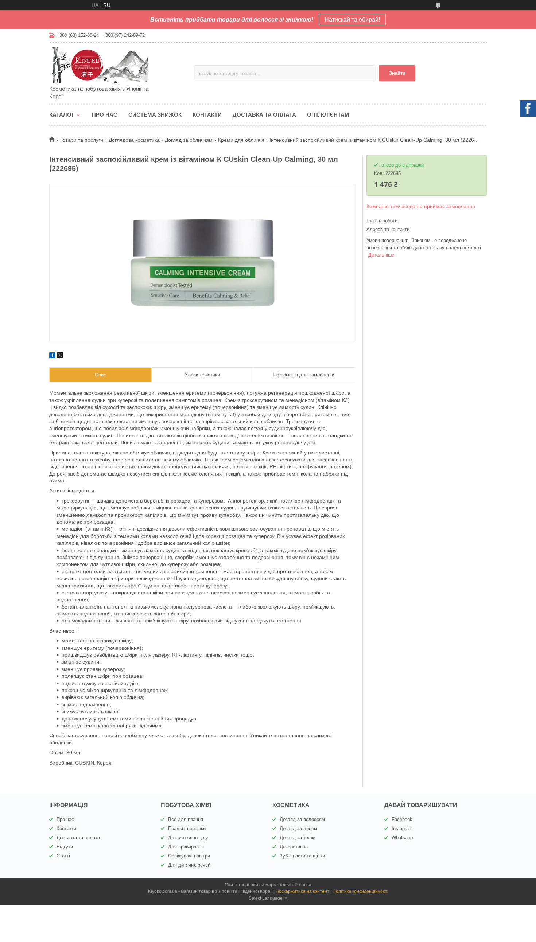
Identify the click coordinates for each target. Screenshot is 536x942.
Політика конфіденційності (360, 891)
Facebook (402, 819)
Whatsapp (402, 837)
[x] (60, 356)
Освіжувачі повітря (189, 856)
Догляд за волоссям (302, 819)
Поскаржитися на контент (302, 891)
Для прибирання (186, 846)
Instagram (402, 828)
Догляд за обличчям (189, 140)
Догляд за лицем (298, 828)
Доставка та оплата (264, 114)
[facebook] (52, 356)
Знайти (397, 73)
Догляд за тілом (297, 837)
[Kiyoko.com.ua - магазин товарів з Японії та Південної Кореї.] (113, 64)
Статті (63, 856)
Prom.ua (303, 884)
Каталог (62, 114)
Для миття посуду (188, 837)
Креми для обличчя (241, 140)
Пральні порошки (187, 828)
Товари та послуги (81, 140)
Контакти (207, 114)
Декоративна (294, 846)
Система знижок (155, 114)
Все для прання (185, 819)
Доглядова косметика (134, 140)
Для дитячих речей (189, 865)
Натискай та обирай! (352, 19)
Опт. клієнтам (328, 114)
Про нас (104, 114)
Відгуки (65, 846)
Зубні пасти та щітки (302, 856)
